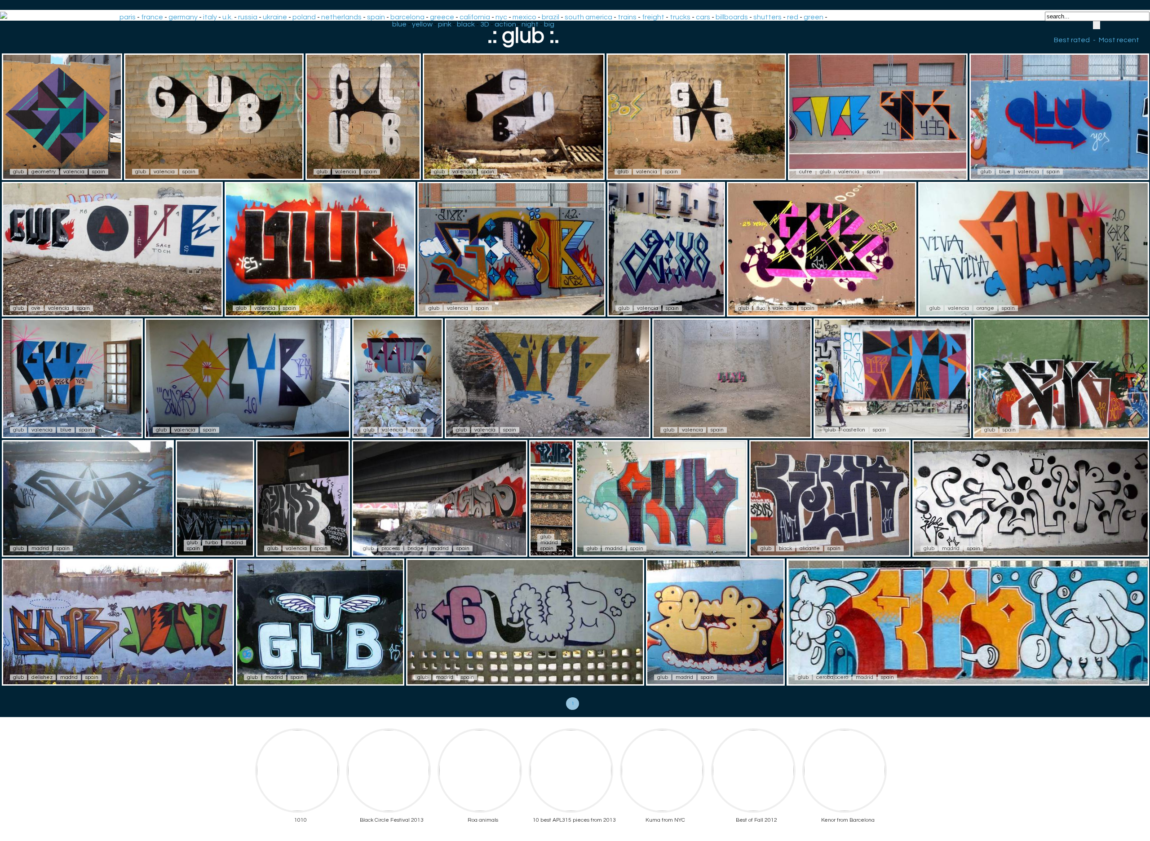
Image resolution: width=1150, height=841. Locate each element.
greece (442, 17)
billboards (732, 17)
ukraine (275, 17)
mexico (524, 17)
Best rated (1072, 40)
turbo (211, 543)
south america (588, 17)
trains (627, 17)
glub (18, 172)
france (152, 17)
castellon (854, 430)
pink (444, 24)
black (466, 24)
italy (210, 17)
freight (653, 17)
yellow (422, 24)
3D (484, 24)
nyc (501, 17)
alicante (810, 548)
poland (304, 17)
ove (35, 308)
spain (376, 17)
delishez (42, 677)
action (505, 24)
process (390, 548)
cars (703, 17)
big (549, 24)
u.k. (227, 17)
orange (985, 308)
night (530, 24)
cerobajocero (832, 677)
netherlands (341, 17)
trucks (680, 17)
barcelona (407, 17)
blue (399, 24)
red (792, 17)
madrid (40, 548)
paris (127, 17)
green (813, 17)
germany (183, 17)
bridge (415, 548)
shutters (767, 17)
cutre (805, 172)
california (475, 17)
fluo (760, 308)
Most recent (1119, 40)
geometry (43, 172)
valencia (73, 172)
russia (247, 17)
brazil (550, 17)
